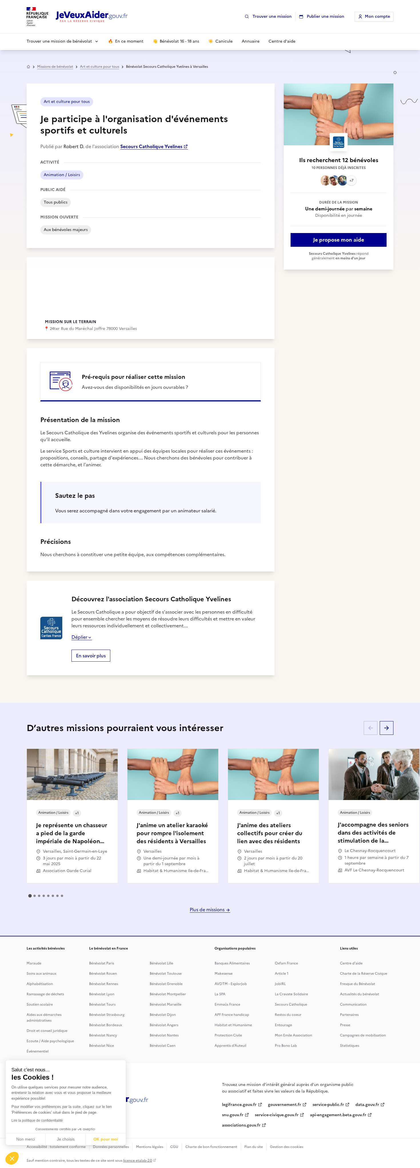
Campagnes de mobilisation (363, 1035)
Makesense (224, 973)
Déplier (79, 637)
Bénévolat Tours (102, 1004)
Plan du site (253, 1146)
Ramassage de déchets (45, 994)
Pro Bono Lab (286, 1045)
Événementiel (38, 1051)
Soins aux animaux (41, 973)
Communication (353, 1004)
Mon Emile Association (293, 1035)
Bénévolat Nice (101, 1045)
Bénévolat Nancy (103, 1035)
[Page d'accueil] (91, 17)
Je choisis (66, 1139)
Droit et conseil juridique (47, 1030)
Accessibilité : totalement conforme (56, 1146)
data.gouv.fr (367, 1105)
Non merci (25, 1139)
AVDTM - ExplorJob (231, 983)
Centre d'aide (351, 963)
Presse (345, 1025)
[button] (12, 1158)
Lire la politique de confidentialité (37, 1121)
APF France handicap (232, 1014)
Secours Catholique (291, 1004)
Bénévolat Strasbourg (107, 1014)
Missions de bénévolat (55, 66)
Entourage (283, 1025)
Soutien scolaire (40, 1004)
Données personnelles (111, 1146)
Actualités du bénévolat (359, 994)
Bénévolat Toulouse (166, 973)
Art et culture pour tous (99, 66)
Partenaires (349, 1014)
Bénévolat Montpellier (168, 994)
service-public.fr (328, 1105)
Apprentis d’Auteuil (230, 1045)
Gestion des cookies (286, 1146)
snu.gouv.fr (232, 1115)
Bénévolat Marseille (165, 1004)
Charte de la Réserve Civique (363, 973)
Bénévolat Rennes (103, 983)
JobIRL (280, 983)
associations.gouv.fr (241, 1125)
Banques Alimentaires (232, 963)
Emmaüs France (227, 1004)
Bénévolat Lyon (101, 994)
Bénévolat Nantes (164, 1035)
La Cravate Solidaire (291, 994)
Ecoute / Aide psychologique (50, 1041)
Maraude (34, 963)
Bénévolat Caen (162, 1045)
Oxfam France (286, 963)
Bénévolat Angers (164, 1025)
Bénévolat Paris (101, 963)
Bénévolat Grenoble (166, 983)
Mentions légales (149, 1146)
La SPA (220, 994)
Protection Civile (228, 1035)
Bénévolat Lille (161, 963)
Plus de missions (208, 909)
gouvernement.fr (284, 1105)
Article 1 (282, 973)
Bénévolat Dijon (163, 1014)
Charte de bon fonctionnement (211, 1146)
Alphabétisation (40, 983)
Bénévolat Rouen (103, 973)
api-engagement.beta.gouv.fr (338, 1115)
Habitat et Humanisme (233, 1025)
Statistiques (349, 1045)
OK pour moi (105, 1139)
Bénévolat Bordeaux (105, 1025)
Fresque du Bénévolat (357, 983)
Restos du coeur (288, 1014)
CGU (174, 1146)
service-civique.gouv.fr (277, 1115)
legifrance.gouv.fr (239, 1105)
